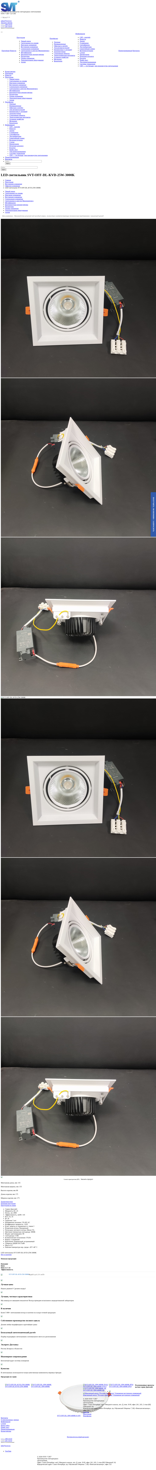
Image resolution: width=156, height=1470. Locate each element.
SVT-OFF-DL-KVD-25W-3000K (16, 1386)
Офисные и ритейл (61, 46)
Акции (82, 41)
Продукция (21, 37)
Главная (86, 1412)
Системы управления (87, 64)
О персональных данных (10, 1420)
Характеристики (7, 1202)
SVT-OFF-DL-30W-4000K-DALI (94, 1386)
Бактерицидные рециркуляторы (32, 54)
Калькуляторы (10, 71)
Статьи (82, 52)
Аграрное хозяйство (61, 57)
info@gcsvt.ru (5, 1446)
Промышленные (60, 44)
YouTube (8, 1451)
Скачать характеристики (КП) (71, 1179)
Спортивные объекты (62, 53)
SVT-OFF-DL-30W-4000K (40, 1386)
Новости (13, 51)
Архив (23, 62)
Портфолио (54, 38)
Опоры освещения (27, 58)
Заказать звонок (6, 23)
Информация (80, 34)
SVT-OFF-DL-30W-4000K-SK (94, 1390)
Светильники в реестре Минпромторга (35, 51)
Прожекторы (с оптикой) (63, 50)
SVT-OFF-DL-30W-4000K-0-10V (69, 1416)
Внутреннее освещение (29, 47)
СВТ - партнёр (85, 37)
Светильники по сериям (29, 43)
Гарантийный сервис (87, 49)
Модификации (26, 52)
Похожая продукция (8, 1203)
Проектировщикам (125, 51)
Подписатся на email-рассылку (78, 1437)
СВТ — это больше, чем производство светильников (99, 66)
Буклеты (83, 58)
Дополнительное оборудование (32, 60)
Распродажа (25, 56)
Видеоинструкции (86, 51)
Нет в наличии (6, 1254)
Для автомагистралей (61, 48)
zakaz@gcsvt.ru (6, 21)
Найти (8, 163)
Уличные (57, 42)
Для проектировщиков (88, 62)
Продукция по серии (8, 1205)
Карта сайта (5, 1425)
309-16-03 (6, 25)
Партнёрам (6, 51)
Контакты (136, 51)
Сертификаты (85, 45)
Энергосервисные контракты (64, 55)
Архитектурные (59, 52)
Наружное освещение (29, 45)
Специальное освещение (30, 49)
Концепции (58, 61)
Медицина (58, 59)
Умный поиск (26, 41)
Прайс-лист (84, 60)
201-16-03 (6, 26)
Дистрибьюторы (86, 47)
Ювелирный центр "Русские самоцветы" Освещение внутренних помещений (111, 1395)
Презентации (84, 54)
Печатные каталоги (87, 56)
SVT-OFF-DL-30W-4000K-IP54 (120, 1386)
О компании (84, 43)
